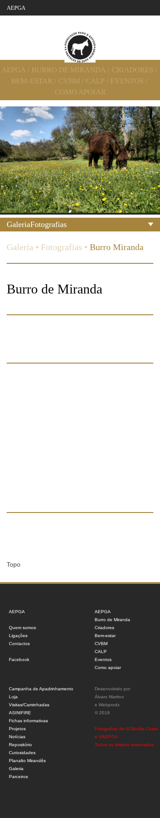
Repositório (20, 744)
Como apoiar (80, 92)
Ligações (18, 635)
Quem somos (50, 19)
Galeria (20, 247)
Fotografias (61, 247)
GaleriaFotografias (37, 224)
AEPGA (16, 7)
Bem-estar (31, 81)
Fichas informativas (28, 720)
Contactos (92, 19)
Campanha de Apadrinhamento (41, 688)
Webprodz (109, 704)
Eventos (127, 81)
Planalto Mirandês (27, 760)
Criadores (132, 70)
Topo (13, 564)
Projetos (17, 728)
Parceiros (18, 776)
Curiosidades (22, 752)
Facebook (19, 659)
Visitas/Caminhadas (29, 704)
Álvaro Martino (109, 696)
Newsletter (134, 19)
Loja (13, 696)
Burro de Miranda (69, 70)
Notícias (17, 736)
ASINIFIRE (20, 712)
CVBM (69, 81)
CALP (95, 81)
